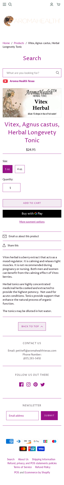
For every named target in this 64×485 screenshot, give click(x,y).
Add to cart (32, 203)
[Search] (57, 72)
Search (11, 459)
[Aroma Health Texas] (32, 21)
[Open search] (10, 4)
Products (19, 43)
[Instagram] (28, 384)
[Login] (52, 4)
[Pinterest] (35, 384)
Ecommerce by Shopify (37, 472)
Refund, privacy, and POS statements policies (32, 463)
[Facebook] (21, 384)
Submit (49, 415)
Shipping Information (43, 459)
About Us (23, 459)
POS (16, 472)
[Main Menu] (4, 4)
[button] (32, 326)
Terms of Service (23, 467)
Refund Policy (42, 467)
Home (6, 43)
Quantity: (8, 179)
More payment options (32, 221)
